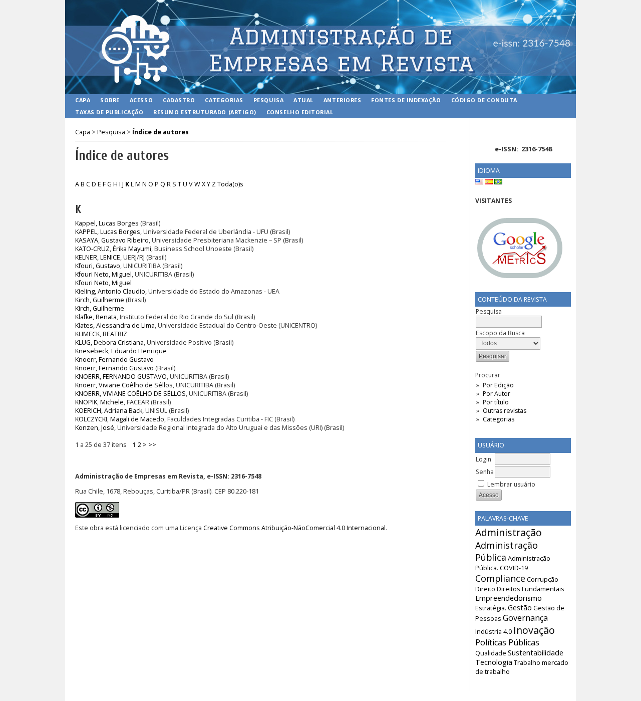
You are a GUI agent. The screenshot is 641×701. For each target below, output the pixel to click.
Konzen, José (94, 427)
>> (152, 444)
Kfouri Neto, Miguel (103, 274)
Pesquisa (268, 100)
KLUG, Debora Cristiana (109, 342)
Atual (303, 100)
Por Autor (496, 393)
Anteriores (342, 100)
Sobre (110, 100)
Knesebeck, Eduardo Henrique (121, 351)
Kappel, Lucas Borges (107, 223)
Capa (82, 100)
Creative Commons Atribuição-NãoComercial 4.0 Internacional (294, 528)
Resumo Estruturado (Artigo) (204, 112)
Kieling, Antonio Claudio (110, 291)
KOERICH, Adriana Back (108, 410)
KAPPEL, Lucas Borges (107, 231)
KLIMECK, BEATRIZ (101, 334)
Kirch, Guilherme (99, 300)
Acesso (141, 100)
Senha (485, 472)
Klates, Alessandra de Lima (115, 325)
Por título (496, 402)
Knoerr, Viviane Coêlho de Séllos (124, 385)
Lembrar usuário (511, 484)
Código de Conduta (484, 100)
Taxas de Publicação (109, 112)
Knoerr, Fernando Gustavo (114, 359)
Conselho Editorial (300, 112)
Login (483, 459)
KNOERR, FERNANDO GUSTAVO (121, 376)
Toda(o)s (230, 184)
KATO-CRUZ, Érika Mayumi (113, 249)
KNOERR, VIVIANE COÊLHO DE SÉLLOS (130, 393)
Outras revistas (504, 410)
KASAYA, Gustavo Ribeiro (112, 240)
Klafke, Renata (96, 317)
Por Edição (498, 385)
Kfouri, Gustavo (97, 266)
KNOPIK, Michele (99, 402)
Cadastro (179, 100)
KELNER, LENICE (97, 257)
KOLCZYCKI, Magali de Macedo (119, 419)
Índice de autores (160, 132)
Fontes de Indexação (406, 100)
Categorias (498, 419)
